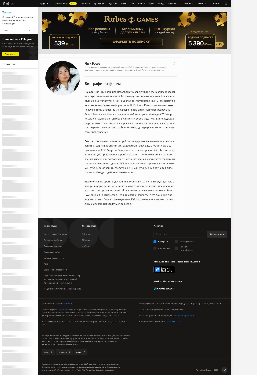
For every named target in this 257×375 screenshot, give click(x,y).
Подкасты (112, 3)
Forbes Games (65, 3)
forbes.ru (68, 303)
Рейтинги (85, 3)
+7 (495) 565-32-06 (172, 321)
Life (132, 3)
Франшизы (99, 3)
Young (160, 3)
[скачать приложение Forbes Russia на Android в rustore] (164, 269)
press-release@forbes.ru (183, 315)
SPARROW (62, 352)
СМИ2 (46, 352)
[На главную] (8, 3)
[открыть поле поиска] (226, 3)
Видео (123, 3)
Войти (216, 3)
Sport (151, 3)
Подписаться (217, 234)
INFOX (79, 352)
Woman (141, 3)
